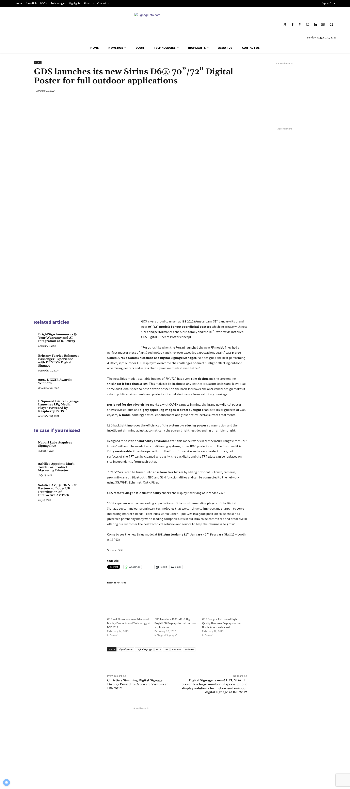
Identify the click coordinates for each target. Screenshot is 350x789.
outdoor (176, 649)
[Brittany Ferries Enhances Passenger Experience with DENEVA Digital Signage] (89, 361)
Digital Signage (144, 649)
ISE (166, 649)
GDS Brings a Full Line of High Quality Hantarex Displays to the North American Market (221, 623)
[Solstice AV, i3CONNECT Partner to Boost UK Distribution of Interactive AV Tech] (89, 490)
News (38, 63)
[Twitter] (285, 24)
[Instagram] (307, 24)
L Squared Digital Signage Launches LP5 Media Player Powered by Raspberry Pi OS (58, 406)
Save (225, 91)
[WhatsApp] (233, 91)
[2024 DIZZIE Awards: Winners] (89, 385)
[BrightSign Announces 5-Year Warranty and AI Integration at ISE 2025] (89, 339)
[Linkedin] (315, 24)
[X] (214, 91)
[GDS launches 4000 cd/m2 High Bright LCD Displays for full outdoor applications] (176, 600)
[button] (331, 24)
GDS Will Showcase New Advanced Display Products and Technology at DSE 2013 (128, 623)
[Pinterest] (300, 24)
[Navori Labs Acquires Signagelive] (89, 448)
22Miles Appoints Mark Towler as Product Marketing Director (56, 467)
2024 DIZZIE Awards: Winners (55, 381)
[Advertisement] (140, 738)
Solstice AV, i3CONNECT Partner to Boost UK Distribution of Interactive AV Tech (57, 490)
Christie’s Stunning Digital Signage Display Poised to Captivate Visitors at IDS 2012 (137, 684)
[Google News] (322, 24)
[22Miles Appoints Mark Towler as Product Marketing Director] (89, 469)
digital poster (125, 649)
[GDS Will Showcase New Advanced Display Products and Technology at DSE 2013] (129, 600)
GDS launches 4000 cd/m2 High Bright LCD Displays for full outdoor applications (176, 623)
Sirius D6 (189, 649)
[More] (243, 91)
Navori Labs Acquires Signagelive (55, 444)
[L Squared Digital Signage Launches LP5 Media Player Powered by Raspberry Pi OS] (89, 406)
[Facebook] (292, 24)
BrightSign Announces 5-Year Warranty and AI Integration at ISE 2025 (57, 337)
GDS (158, 649)
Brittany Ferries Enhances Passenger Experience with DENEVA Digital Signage (58, 361)
